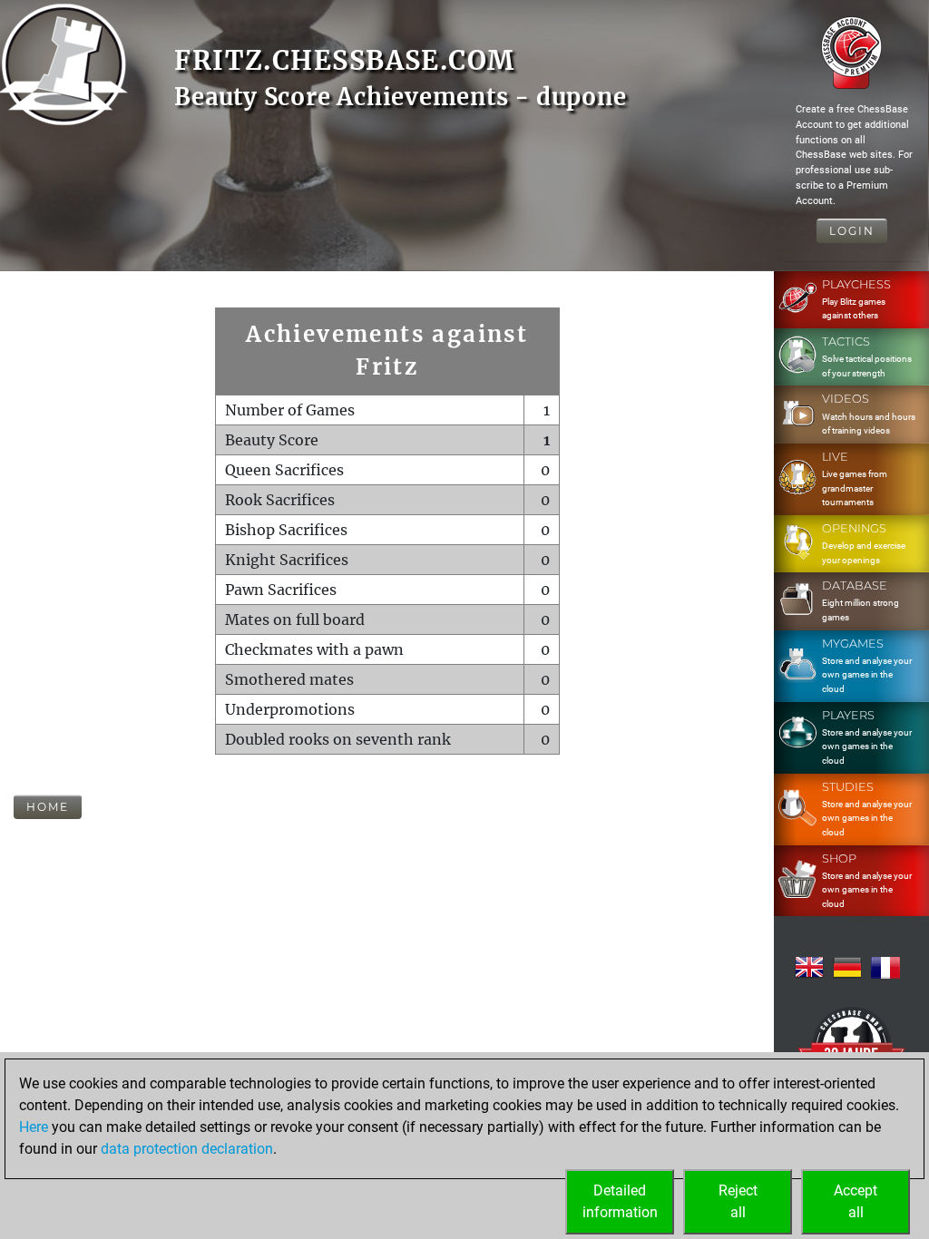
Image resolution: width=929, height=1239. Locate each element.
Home (47, 807)
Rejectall (738, 1201)
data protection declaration (187, 1148)
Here (33, 1127)
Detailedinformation (620, 1201)
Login (852, 231)
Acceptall (855, 1201)
